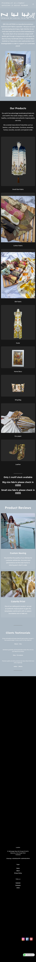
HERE (18, 485)
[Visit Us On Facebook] (27, 960)
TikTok (18, 887)
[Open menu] (33, 4)
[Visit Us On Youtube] (31, 960)
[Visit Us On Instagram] (23, 960)
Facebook (18, 883)
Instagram (18, 885)
